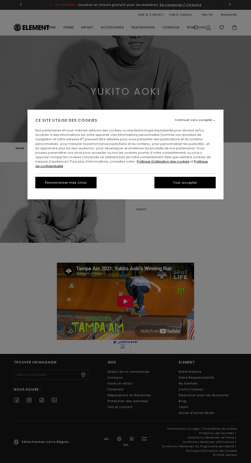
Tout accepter (185, 182)
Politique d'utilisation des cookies (163, 161)
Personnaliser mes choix (66, 182)
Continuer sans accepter (194, 120)
